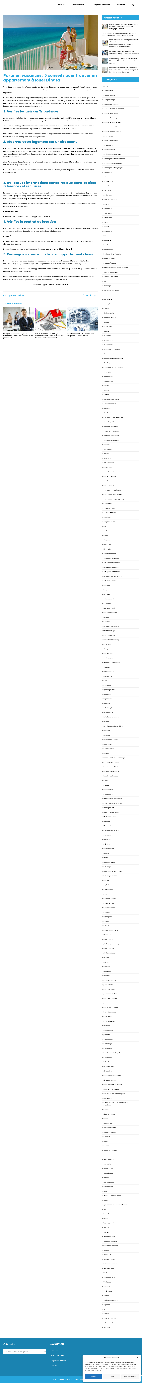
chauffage (107, 363)
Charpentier (108, 345)
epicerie (107, 585)
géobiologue (108, 658)
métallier (107, 844)
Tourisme (107, 1232)
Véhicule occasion (110, 1264)
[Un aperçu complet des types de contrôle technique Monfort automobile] (105, 51)
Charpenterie (109, 340)
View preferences (130, 1377)
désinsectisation (110, 513)
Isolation (107, 731)
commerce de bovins (112, 399)
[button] (137, 1358)
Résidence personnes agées (114, 1094)
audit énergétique (110, 199)
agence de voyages (111, 118)
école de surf (108, 531)
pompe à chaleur (110, 989)
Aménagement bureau (112, 154)
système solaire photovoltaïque (115, 1205)
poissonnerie (108, 985)
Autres (106, 222)
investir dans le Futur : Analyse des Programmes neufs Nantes (48, 334)
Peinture (107, 926)
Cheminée (107, 372)
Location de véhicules (112, 767)
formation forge (109, 631)
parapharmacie (109, 903)
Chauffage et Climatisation (113, 367)
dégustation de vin (110, 472)
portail (106, 1003)
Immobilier (107, 694)
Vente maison (109, 1273)
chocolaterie (108, 377)
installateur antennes (111, 717)
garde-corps (108, 653)
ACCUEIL (54, 1350)
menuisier (107, 835)
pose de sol (108, 1016)
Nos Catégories (57, 1355)
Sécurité (107, 1146)
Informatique (108, 712)
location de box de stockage (114, 758)
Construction (108, 413)
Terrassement (109, 1223)
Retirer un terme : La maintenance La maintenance (117, 1104)
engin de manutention (112, 558)
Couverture (108, 449)
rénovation (108, 1071)
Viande (106, 1296)
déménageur (108, 481)
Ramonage (108, 1044)
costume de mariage (111, 431)
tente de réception (110, 1214)
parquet (107, 912)
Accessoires (108, 91)
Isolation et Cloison (111, 740)
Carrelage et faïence (111, 290)
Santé (106, 1141)
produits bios (108, 1030)
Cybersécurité (109, 463)
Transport (107, 1255)
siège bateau (109, 1168)
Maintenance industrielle (113, 799)
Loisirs (106, 780)
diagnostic (107, 517)
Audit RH (107, 204)
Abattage (107, 86)
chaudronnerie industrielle (113, 358)
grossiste (107, 667)
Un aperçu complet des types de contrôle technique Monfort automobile (124, 52)
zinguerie (107, 1327)
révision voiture (109, 1114)
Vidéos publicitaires (111, 1300)
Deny (112, 1377)
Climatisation (108, 381)
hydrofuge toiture (110, 690)
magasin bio (108, 790)
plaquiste (107, 967)
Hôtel (105, 681)
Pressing (107, 1026)
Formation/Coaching (111, 640)
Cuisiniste (107, 458)
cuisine (106, 454)
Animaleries (108, 172)
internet (106, 721)
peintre (106, 921)
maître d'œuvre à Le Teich (113, 803)
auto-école (108, 213)
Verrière (107, 1286)
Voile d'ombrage (110, 1318)
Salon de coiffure (110, 1132)
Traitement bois (109, 1237)
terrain (106, 1218)
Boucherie (107, 240)
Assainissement (109, 186)
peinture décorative (111, 930)
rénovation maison (111, 1080)
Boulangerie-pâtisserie (112, 254)
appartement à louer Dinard (55, 284)
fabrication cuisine (110, 613)
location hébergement (112, 771)
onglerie (107, 885)
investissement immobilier (113, 726)
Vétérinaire (108, 1291)
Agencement (108, 136)
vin (105, 1309)
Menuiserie (108, 826)
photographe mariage (112, 944)
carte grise (108, 304)
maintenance (108, 794)
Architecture (108, 181)
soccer (106, 1178)
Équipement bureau (111, 590)
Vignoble (107, 1305)
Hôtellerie (107, 685)
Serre (106, 1155)
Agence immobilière (111, 127)
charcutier (107, 331)
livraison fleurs (109, 749)
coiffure (106, 395)
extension (107, 603)
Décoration (108, 467)
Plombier (107, 976)
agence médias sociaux (113, 131)
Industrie (107, 703)
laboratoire (108, 744)
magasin (107, 785)
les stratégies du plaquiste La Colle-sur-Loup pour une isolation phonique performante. (119, 34)
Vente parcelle (109, 1277)
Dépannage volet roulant (113, 495)
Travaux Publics (109, 1259)
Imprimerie (108, 699)
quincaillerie (108, 1039)
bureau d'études (110, 263)
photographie (109, 948)
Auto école (108, 209)
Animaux (107, 177)
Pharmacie (108, 935)
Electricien (107, 544)
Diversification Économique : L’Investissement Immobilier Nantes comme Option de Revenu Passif (81, 335)
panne (106, 894)
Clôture (106, 386)
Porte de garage (110, 1012)
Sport (105, 1191)
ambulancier (108, 145)
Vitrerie (106, 1314)
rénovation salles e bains (113, 1085)
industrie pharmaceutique (113, 708)
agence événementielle (113, 122)
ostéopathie (108, 889)
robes (106, 1119)
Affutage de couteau (111, 104)
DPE (105, 526)
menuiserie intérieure (112, 830)
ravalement (108, 1048)
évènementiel (109, 599)
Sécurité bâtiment (110, 1150)
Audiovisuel (108, 195)
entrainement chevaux (112, 563)
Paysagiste (108, 917)
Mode (106, 858)
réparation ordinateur (112, 1089)
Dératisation (108, 504)
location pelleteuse (111, 776)
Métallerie (107, 839)
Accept (93, 1377)
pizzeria (106, 962)
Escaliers (107, 594)
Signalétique (108, 1173)
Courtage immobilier (111, 440)
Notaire (106, 880)
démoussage (109, 485)
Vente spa (107, 1282)
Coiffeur (106, 390)
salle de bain (108, 1123)
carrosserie (108, 299)
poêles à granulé (110, 980)
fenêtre (106, 617)
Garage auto (108, 649)
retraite (106, 1109)
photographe (108, 939)
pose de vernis (109, 1021)
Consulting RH (109, 422)
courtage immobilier (111, 436)
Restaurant (108, 1098)
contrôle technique (111, 426)
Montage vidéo (109, 862)
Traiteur (106, 1250)
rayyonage (108, 1057)
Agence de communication (114, 109)
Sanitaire (107, 1137)
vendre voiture (109, 1268)
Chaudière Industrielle (112, 349)
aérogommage (109, 100)
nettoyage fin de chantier (113, 871)
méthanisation (109, 849)
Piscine (106, 957)
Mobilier (106, 853)
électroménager (110, 554)
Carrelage (107, 286)
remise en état (109, 1066)
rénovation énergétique (112, 1075)
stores (106, 1200)
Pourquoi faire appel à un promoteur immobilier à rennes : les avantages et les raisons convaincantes (123, 70)
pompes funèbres (110, 998)
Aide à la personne (111, 140)
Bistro (106, 236)
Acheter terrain (109, 95)
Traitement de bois (111, 1241)
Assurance (107, 190)
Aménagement (109, 150)
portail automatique (111, 1007)
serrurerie (107, 1164)
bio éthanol (108, 231)
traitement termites (111, 1246)
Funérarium (108, 644)
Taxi (105, 1209)
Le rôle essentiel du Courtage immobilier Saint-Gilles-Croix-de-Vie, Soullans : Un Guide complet (17, 335)
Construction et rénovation (113, 417)
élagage (107, 540)
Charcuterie (108, 327)
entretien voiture (110, 581)
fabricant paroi (109, 608)
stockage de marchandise (113, 1196)
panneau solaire (110, 898)
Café (105, 281)
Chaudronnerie (109, 354)
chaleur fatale (109, 313)
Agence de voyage (111, 113)
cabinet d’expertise (111, 277)
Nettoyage (107, 867)
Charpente (108, 336)
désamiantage (109, 508)
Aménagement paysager (113, 168)
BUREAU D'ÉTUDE (109, 258)
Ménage (107, 821)
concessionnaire (110, 404)
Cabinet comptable (111, 272)
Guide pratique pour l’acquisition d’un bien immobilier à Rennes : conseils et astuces (123, 61)
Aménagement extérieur (113, 163)
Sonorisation (108, 1187)
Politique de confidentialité (68, 1379)
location (107, 753)
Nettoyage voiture (110, 876)
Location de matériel (111, 762)
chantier (107, 322)
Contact (54, 1366)
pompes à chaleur (110, 994)
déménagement (110, 476)
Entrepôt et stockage (111, 567)
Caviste (106, 308)
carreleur (107, 295)
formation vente (109, 635)
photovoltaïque (109, 953)
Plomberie (107, 971)
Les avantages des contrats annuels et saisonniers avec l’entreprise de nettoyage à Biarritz (123, 26)
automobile (108, 218)
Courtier (107, 445)
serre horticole (109, 1159)
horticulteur (108, 676)
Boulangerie (108, 249)
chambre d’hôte (110, 317)
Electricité (107, 549)
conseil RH (107, 408)
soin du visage (109, 1182)
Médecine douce (110, 817)
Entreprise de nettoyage (113, 576)
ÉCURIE (106, 535)
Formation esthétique (111, 626)
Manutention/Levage (111, 812)
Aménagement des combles (114, 159)
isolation (107, 735)
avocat (106, 227)
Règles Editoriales (58, 1360)
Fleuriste (107, 622)
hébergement (109, 672)
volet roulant (108, 1323)
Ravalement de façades (113, 1053)
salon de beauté (110, 1128)
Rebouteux (107, 1062)
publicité (107, 1035)
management (109, 808)
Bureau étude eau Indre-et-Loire (116, 268)
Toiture (106, 1227)
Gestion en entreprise (112, 662)
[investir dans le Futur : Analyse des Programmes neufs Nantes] (50, 319)
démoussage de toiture (112, 490)
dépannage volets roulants (114, 499)
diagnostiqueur (109, 522)
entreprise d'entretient (112, 572)
